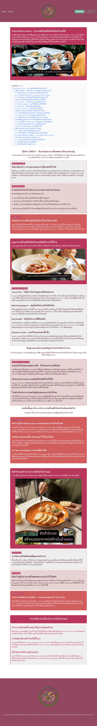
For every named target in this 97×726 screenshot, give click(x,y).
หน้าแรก (3, 12)
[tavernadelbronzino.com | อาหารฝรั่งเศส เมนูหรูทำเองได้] (48, 11)
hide (21, 86)
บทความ (10, 12)
